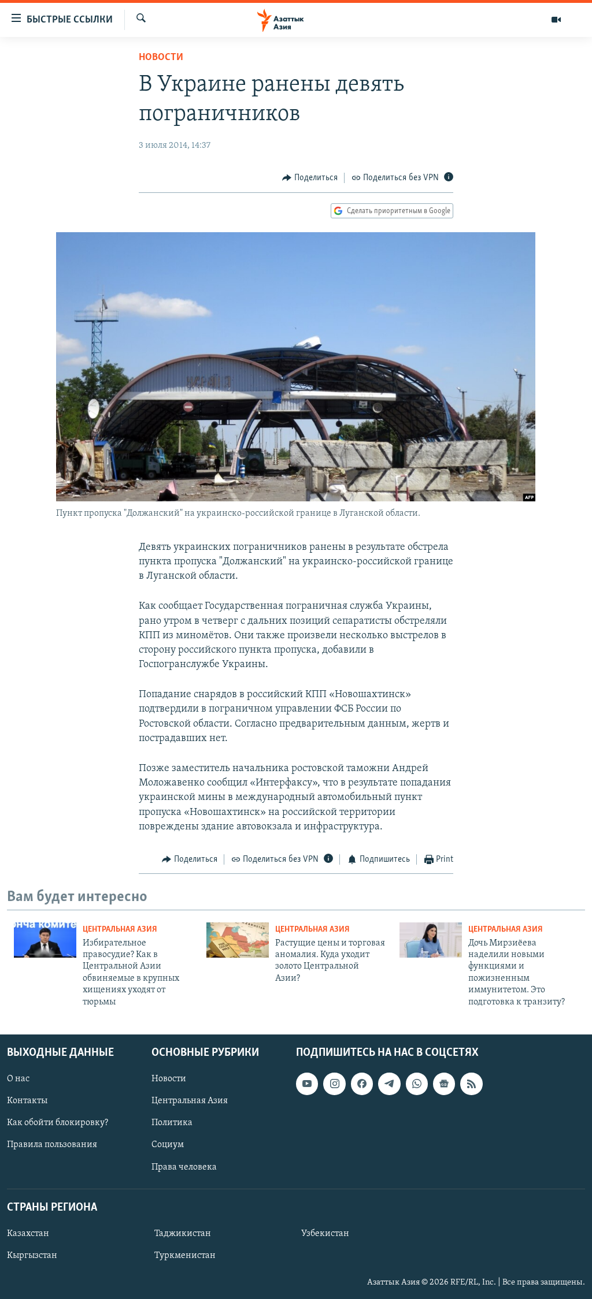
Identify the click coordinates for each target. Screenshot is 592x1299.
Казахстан (28, 1233)
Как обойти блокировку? (57, 1122)
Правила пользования (52, 1144)
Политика (172, 1122)
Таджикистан (182, 1233)
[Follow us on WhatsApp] (417, 1084)
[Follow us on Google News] (444, 1084)
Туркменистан (185, 1255)
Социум (167, 1144)
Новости (161, 58)
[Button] (310, 177)
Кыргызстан (32, 1255)
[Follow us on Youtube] (307, 1084)
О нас (18, 1079)
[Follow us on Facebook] (362, 1084)
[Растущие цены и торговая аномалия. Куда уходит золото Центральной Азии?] (237, 940)
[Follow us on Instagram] (334, 1084)
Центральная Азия (120, 929)
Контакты (27, 1101)
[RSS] (471, 1084)
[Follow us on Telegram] (389, 1084)
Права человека (184, 1166)
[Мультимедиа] (556, 20)
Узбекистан (325, 1233)
